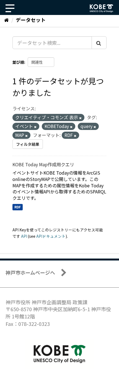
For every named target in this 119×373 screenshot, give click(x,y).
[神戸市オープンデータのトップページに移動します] (101, 8)
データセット (31, 19)
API (24, 236)
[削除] (80, 118)
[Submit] (99, 42)
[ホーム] (6, 19)
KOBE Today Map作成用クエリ (43, 164)
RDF (17, 207)
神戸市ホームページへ (30, 272)
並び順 (18, 62)
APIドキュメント (51, 236)
